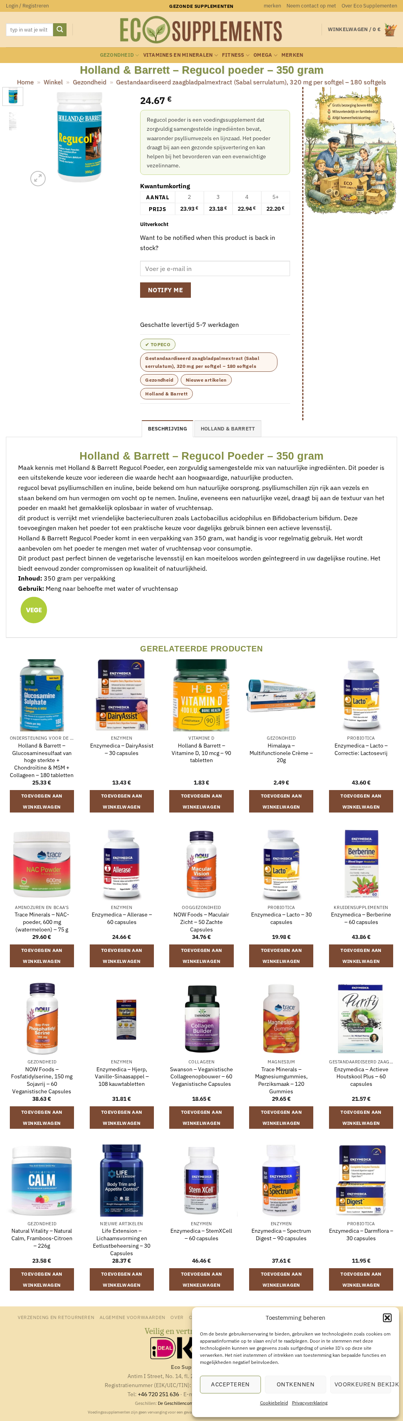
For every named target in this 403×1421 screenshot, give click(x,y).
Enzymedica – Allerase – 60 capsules (122, 918)
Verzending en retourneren (56, 1317)
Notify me (165, 290)
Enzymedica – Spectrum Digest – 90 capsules (281, 1234)
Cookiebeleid (274, 1403)
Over (176, 1317)
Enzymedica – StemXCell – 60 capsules (201, 1234)
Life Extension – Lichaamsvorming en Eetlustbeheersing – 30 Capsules (121, 1241)
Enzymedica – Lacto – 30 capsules (281, 918)
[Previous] (39, 138)
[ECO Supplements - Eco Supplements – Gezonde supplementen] (201, 30)
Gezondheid (117, 55)
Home (25, 82)
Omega (262, 55)
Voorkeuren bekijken (363, 1384)
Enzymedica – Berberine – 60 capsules (361, 918)
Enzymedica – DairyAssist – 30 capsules (121, 749)
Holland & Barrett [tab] (228, 428)
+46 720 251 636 (158, 1394)
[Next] (116, 138)
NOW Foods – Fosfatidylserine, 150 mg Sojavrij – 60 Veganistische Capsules (41, 1080)
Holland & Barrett (166, 394)
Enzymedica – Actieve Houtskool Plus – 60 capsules (361, 1076)
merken (272, 5)
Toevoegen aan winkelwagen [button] (42, 801)
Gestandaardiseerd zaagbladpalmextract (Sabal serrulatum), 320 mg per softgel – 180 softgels (251, 82)
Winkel (53, 82)
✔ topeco (157, 344)
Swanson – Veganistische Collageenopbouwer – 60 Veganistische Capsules (201, 1076)
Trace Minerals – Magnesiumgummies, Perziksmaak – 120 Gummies (281, 1080)
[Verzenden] (60, 30)
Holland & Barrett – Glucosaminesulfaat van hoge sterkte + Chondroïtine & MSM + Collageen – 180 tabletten (42, 760)
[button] (387, 1318)
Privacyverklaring (309, 1403)
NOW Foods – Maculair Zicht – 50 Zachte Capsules (201, 922)
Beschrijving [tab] (167, 428)
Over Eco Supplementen (369, 5)
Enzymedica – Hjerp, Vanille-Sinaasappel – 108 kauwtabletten (122, 1076)
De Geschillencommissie (182, 1403)
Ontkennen (295, 1384)
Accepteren (230, 1384)
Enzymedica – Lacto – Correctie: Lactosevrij (361, 749)
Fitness (233, 55)
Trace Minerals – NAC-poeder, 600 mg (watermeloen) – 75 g (42, 922)
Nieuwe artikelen (206, 380)
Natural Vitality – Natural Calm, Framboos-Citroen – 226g (41, 1238)
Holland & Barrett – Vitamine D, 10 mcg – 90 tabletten (201, 753)
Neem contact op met (311, 5)
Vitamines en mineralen (178, 55)
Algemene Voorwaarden (132, 1317)
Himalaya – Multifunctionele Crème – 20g (281, 753)
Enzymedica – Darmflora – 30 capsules (361, 1234)
